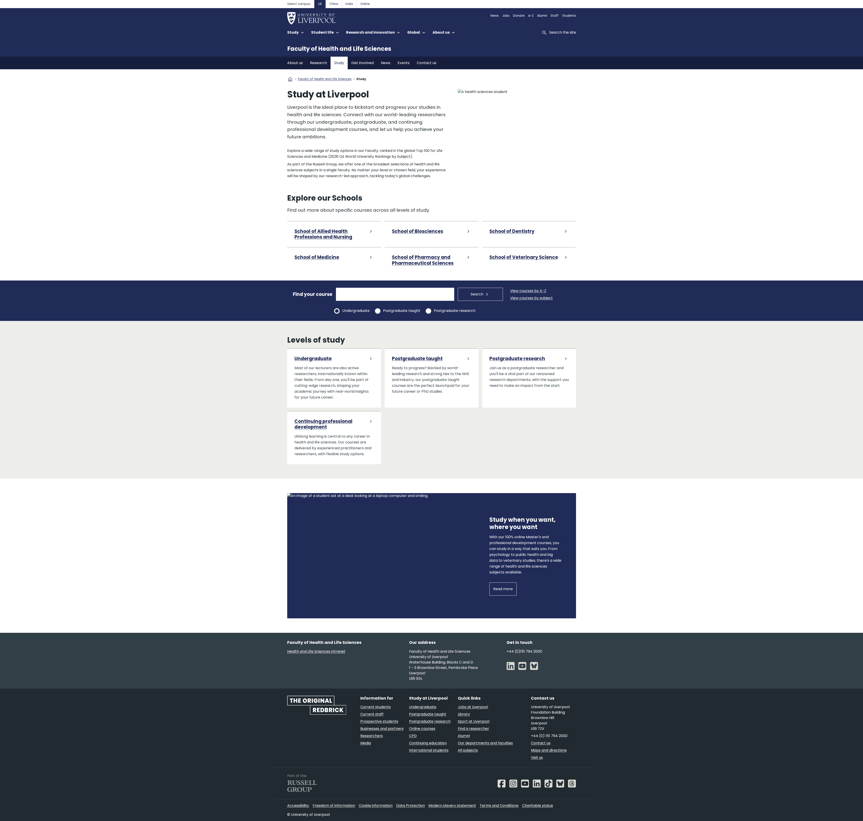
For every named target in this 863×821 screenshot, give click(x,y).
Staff (555, 16)
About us (295, 62)
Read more (503, 588)
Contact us (426, 62)
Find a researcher (473, 728)
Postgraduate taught (401, 310)
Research (318, 62)
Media (365, 743)
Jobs (505, 16)
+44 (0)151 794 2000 (524, 651)
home (290, 79)
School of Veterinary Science (523, 257)
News (494, 16)
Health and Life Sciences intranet (316, 651)
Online (365, 4)
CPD (413, 735)
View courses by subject (531, 298)
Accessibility (298, 805)
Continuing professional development (323, 424)
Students (569, 16)
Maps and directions (549, 750)
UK (320, 4)
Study (339, 62)
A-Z (531, 16)
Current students (375, 707)
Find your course (312, 294)
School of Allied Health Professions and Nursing (323, 234)
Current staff (372, 714)
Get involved (362, 62)
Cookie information (376, 805)
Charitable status (537, 805)
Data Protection (410, 805)
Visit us (537, 757)
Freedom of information (334, 805)
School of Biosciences (417, 231)
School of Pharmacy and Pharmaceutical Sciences (422, 260)
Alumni (542, 16)
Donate (519, 16)
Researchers (371, 735)
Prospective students (379, 721)
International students (429, 750)
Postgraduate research (454, 310)
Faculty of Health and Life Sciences (339, 49)
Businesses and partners (382, 728)
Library (464, 714)
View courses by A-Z (528, 290)
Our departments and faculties (485, 743)
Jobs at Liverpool (473, 707)
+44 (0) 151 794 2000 (549, 735)
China (333, 4)
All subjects (468, 750)
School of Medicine (316, 257)
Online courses (422, 728)
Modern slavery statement (452, 805)
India (349, 4)
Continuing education (428, 743)
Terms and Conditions (499, 805)
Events (404, 62)
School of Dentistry (511, 231)
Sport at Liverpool (473, 721)
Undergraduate (356, 310)
